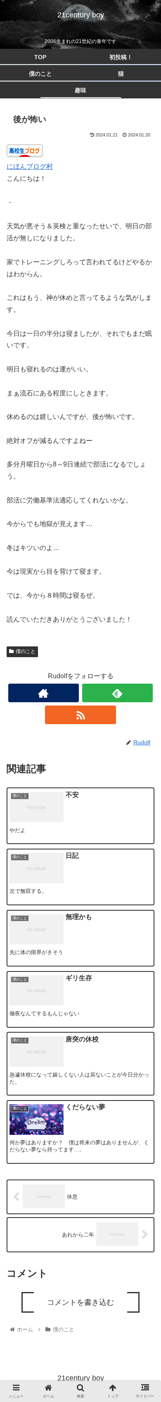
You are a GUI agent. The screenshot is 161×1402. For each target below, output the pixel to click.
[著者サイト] (43, 693)
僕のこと (26, 651)
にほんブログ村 (30, 166)
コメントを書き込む (80, 1302)
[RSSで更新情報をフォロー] (80, 715)
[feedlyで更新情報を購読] (117, 693)
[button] (144, 953)
